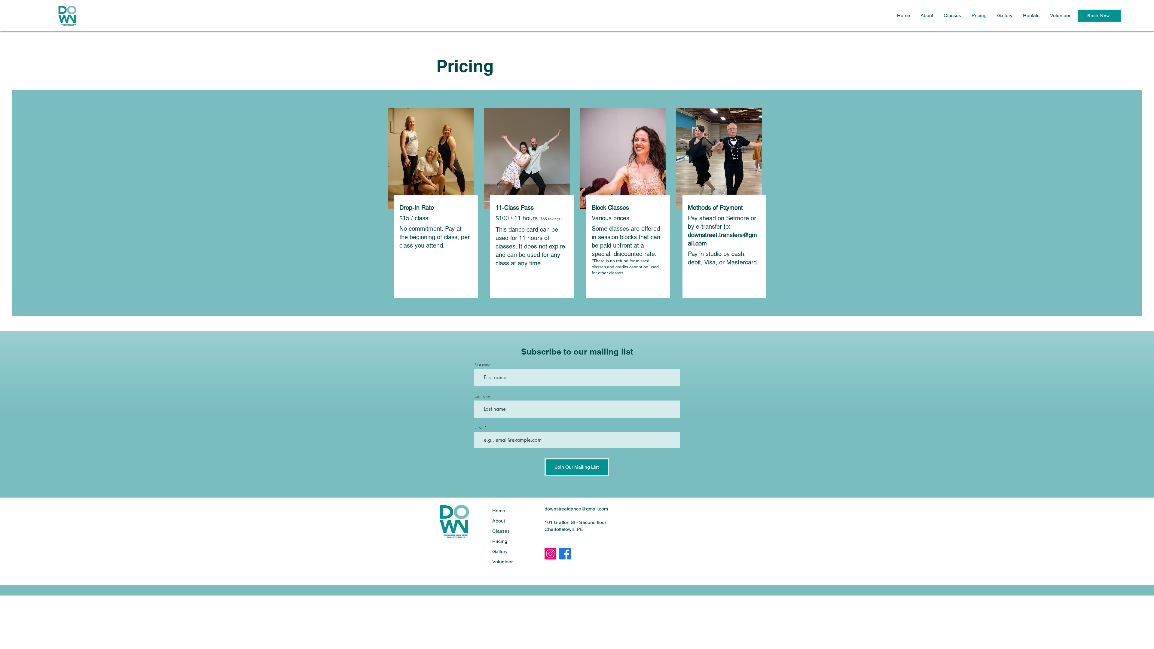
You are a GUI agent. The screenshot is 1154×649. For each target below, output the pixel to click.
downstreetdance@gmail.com (576, 509)
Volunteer (502, 562)
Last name (482, 396)
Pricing (499, 541)
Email (479, 427)
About (498, 521)
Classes (501, 531)
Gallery (500, 551)
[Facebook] (565, 553)
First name (483, 365)
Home (498, 510)
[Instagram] (550, 553)
